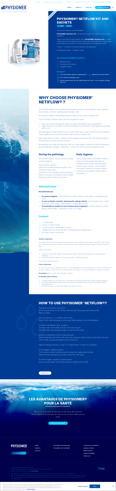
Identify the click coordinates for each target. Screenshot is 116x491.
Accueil (38, 2)
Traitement (69, 2)
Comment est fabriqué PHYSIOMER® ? (102, 2)
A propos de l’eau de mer (82, 2)
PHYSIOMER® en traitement (61, 448)
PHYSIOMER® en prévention (61, 445)
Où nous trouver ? (19, 453)
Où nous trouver (103, 7)
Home (2, 11)
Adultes (89, 7)
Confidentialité (34, 471)
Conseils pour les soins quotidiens (53, 2)
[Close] (113, 486)
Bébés (70, 7)
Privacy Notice (88, 450)
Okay (94, 486)
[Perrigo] (98, 468)
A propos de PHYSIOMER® (91, 445)
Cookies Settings (82, 486)
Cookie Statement (89, 453)
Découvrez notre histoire (58, 423)
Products (7, 11)
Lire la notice (45, 373)
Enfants (79, 7)
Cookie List (87, 456)
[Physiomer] (14, 7)
